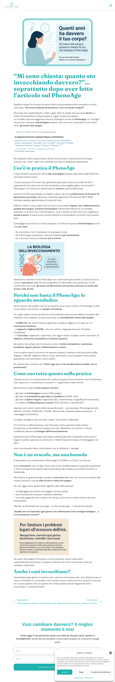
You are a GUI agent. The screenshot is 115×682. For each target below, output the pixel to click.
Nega (81, 672)
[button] (110, 653)
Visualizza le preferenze (100, 672)
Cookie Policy (78, 678)
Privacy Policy (89, 678)
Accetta (64, 672)
